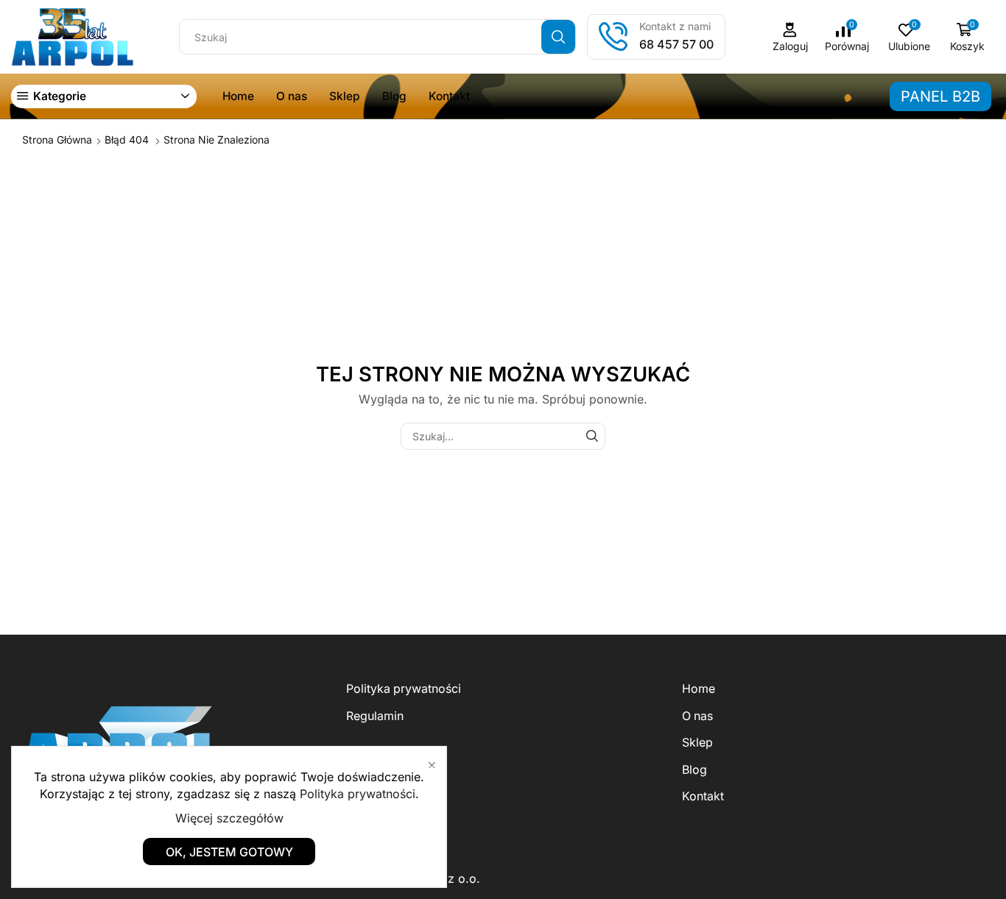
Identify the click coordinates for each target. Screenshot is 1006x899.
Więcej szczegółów (229, 818)
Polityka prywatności (403, 689)
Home (238, 96)
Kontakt (449, 96)
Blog (394, 96)
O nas (291, 96)
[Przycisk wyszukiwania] (558, 37)
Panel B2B (940, 96)
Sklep (344, 96)
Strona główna (57, 139)
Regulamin (375, 716)
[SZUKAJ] (591, 436)
